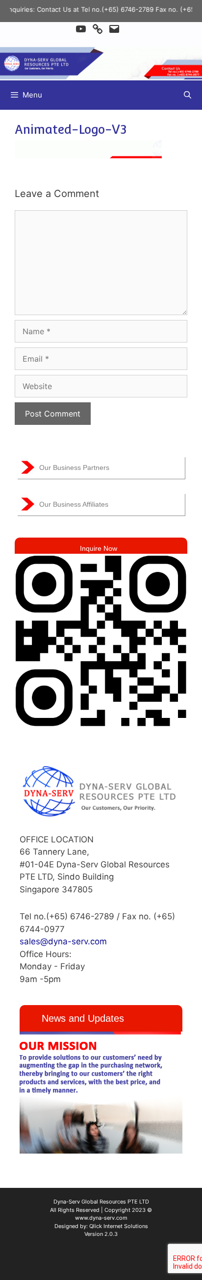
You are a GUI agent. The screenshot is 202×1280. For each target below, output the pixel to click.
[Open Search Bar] (187, 95)
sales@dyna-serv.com (63, 941)
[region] (101, 1093)
